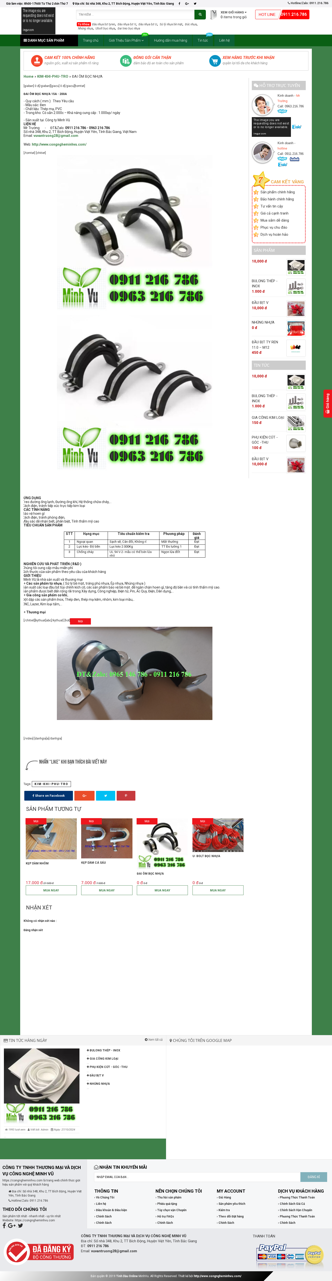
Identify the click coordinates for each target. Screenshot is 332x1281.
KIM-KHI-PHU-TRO (52, 77)
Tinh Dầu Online (127, 1276)
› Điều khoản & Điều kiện (110, 1210)
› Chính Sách (103, 1216)
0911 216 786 (98, 1246)
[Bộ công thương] (39, 1251)
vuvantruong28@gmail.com (56, 136)
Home (29, 77)
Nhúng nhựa (85, 28)
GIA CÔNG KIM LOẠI (103, 1058)
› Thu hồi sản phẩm (168, 1197)
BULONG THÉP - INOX (104, 1050)
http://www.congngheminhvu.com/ (217, 1276)
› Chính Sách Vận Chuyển (295, 1210)
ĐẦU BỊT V (96, 1075)
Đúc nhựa (191, 24)
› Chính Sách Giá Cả (291, 1204)
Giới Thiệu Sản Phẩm (125, 40)
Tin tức (203, 40)
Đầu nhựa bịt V (127, 24)
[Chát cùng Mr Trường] (272, 127)
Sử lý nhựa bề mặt (171, 24)
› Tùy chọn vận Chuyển (171, 1210)
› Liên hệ (100, 1204)
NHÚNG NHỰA (99, 1083)
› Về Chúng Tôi (104, 1197)
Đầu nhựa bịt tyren (103, 24)
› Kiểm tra (223, 1210)
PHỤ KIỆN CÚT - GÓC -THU (108, 1067)
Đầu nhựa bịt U (148, 24)
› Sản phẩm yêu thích (231, 1204)
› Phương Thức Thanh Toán (296, 1197)
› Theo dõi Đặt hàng (230, 1216)
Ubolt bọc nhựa (105, 28)
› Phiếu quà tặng (166, 1204)
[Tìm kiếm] (200, 14)
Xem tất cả (155, 1039)
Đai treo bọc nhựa (129, 28)
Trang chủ (90, 40)
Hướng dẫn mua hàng (170, 40)
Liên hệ (224, 40)
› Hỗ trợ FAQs (165, 1216)
